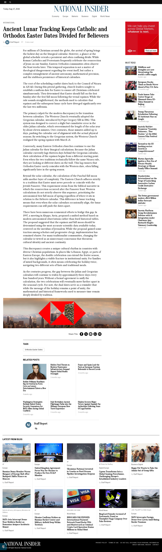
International (9, 23)
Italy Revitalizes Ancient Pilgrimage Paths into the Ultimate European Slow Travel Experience (60, 405)
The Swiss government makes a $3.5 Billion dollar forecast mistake (148, 199)
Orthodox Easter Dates (34, 349)
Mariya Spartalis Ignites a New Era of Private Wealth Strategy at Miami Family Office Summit (148, 163)
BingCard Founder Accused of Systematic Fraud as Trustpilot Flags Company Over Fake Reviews (113, 517)
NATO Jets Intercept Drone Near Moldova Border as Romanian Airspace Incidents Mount (16, 523)
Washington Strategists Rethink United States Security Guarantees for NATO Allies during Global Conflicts (33, 406)
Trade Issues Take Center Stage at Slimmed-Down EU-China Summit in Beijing (147, 99)
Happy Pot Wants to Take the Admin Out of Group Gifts (144, 469)
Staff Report (14, 42)
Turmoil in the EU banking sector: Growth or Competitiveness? (146, 147)
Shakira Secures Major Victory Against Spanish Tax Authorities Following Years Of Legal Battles (89, 405)
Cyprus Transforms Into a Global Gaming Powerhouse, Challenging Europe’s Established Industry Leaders (112, 475)
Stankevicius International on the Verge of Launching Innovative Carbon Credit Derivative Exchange (147, 182)
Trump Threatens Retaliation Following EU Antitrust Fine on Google (148, 115)
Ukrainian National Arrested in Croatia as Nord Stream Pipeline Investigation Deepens (81, 471)
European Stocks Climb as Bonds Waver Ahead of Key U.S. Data (148, 84)
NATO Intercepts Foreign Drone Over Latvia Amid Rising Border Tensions (145, 519)
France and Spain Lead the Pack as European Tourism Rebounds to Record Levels (89, 367)
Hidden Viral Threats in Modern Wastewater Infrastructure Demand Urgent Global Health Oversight (60, 369)
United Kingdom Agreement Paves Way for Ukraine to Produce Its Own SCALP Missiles (47, 472)
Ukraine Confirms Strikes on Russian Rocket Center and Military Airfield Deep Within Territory (48, 521)
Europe (5, 468)
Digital (101, 468)
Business (134, 464)
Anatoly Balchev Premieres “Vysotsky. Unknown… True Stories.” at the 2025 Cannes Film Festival (147, 131)
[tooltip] (81, 334)
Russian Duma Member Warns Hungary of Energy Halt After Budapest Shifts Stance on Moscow (16, 475)
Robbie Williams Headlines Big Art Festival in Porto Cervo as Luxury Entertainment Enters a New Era (34, 386)
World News (71, 514)
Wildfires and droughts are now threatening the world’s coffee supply (147, 71)
